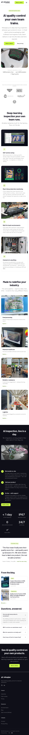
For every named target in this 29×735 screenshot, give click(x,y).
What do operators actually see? (12, 632)
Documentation (4, 707)
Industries (3, 694)
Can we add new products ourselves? (10, 615)
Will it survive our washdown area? (12, 627)
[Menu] (26, 2)
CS (9, 733)
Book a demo (19, 2)
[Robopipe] (6, 677)
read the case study (21, 561)
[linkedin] (4, 685)
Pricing (2, 698)
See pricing (20, 43)
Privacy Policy (4, 723)
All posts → (4, 603)
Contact (3, 721)
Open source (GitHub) (6, 712)
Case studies (4, 696)
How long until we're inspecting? (12, 637)
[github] (2, 685)
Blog (2, 710)
